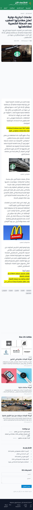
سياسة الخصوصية (17, 505)
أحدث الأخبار (20, 8)
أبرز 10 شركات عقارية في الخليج (21, 359)
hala (31, 41)
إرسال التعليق (26, 486)
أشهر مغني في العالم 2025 (22, 456)
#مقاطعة (29, 291)
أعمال (5, 8)
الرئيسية (28, 8)
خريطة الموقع (6, 505)
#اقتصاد (22, 291)
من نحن (31, 505)
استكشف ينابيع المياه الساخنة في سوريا (18, 462)
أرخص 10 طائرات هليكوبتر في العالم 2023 (18, 451)
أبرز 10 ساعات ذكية (25, 387)
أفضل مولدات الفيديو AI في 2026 (20, 459)
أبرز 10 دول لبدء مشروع (24, 438)
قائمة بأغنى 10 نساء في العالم (22, 432)
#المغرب (17, 291)
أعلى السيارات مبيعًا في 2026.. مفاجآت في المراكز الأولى (17, 435)
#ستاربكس (4, 291)
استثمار (12, 8)
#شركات (10, 291)
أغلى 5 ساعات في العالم (23, 454)
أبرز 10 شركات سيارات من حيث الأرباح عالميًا (17, 415)
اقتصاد (22, 13)
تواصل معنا (25, 505)
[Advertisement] (16, 80)
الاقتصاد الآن (29, 13)
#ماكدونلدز (28, 293)
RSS (10, 505)
